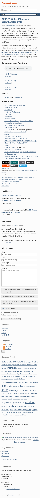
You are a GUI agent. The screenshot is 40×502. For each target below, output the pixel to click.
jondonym (16, 386)
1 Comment (10, 168)
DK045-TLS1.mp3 (10, 87)
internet (21, 382)
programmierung (7, 402)
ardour (35, 362)
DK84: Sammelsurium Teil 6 (9, 184)
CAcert (6, 145)
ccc (5, 368)
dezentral (4, 374)
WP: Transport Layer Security (14, 125)
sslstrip (6, 134)
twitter (18, 412)
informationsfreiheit (9, 382)
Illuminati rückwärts (10, 107)
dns (23, 170)
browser (31, 365)
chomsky (19, 368)
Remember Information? (11, 313)
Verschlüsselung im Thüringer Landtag (17, 138)
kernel (22, 386)
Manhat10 (7, 97)
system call (16, 410)
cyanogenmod (27, 368)
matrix (3, 393)
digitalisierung (21, 374)
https (26, 170)
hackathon (31, 376)
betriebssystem (11, 365)
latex (33, 386)
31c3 (3, 362)
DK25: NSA (8, 110)
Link (6, 242)
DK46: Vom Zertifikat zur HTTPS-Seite (11, 179)
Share (15, 162)
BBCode (4, 308)
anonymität (29, 362)
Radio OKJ (5, 335)
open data (4, 396)
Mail (23, 162)
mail (26, 390)
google (25, 376)
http (20, 379)
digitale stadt (12, 374)
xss (18, 415)
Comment (4, 268)
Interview (8, 346)
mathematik (33, 390)
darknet (4, 371)
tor (5, 412)
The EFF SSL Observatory (13, 149)
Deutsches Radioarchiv (12, 112)
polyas (20, 399)
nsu (18, 393)
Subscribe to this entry (10, 315)
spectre (35, 406)
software (28, 406)
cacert (20, 170)
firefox (35, 374)
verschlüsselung (28, 412)
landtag (28, 386)
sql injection (5, 410)
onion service (24, 393)
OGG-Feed (5, 453)
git (21, 376)
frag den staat (5, 376)
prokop (16, 402)
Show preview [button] (6, 203)
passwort (4, 399)
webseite (4, 415)
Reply (10, 242)
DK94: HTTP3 (5, 186)
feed (30, 374)
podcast (30, 170)
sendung (30, 402)
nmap (12, 393)
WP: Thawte (8, 129)
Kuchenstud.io (9, 114)
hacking (4, 379)
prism (25, 399)
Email (3, 257)
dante (34, 368)
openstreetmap (25, 396)
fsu (12, 376)
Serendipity (11, 495)
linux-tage (13, 390)
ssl (34, 170)
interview (30, 382)
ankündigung (18, 361)
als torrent (8, 76)
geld (18, 376)
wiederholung (12, 415)
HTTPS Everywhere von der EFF (15, 132)
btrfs (35, 365)
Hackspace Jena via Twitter (11, 201)
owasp (32, 396)
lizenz (21, 390)
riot (20, 402)
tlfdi (36, 410)
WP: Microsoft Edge (10, 127)
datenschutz (21, 371)
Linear (15, 225)
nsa (15, 393)
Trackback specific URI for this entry (11, 195)
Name (3, 252)
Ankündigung (9, 344)
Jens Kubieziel (11, 25)
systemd (23, 410)
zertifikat (3, 172)
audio (3, 365)
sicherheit (11, 406)
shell (3, 406)
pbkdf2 (10, 399)
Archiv (3, 333)
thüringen (30, 410)
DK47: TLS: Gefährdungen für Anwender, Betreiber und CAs (17, 177)
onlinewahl (33, 393)
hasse (16, 379)
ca (16, 170)
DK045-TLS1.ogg (10, 80)
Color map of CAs (10, 147)
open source (14, 396)
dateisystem (11, 371)
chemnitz (11, 367)
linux (4, 390)
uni (21, 412)
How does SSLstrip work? (13, 136)
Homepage (5, 263)
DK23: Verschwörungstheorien (14, 105)
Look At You (18, 97)
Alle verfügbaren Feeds (9, 459)
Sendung (3, 168)
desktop (30, 371)
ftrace (15, 376)
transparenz (11, 412)
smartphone (21, 406)
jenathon (10, 386)
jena (3, 385)
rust (22, 402)
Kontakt (4, 330)
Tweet (7, 162)
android (8, 362)
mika (8, 393)
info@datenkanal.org (13, 489)
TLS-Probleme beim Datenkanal (10, 181)
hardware (10, 379)
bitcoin (19, 365)
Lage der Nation (9, 118)
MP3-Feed (4, 451)
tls (36, 170)
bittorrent (25, 365)
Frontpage (4, 328)
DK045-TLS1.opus (10, 74)
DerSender (8, 116)
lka (24, 390)
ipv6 (36, 382)
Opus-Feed (5, 456)
